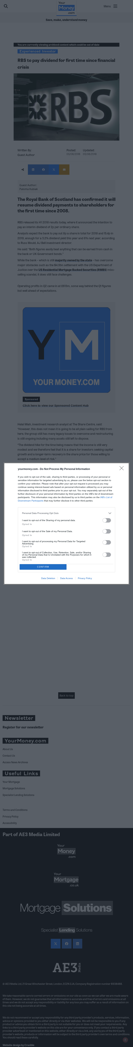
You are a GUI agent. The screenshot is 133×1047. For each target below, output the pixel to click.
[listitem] (66, 513)
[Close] (123, 469)
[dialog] (66, 523)
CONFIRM (43, 567)
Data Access (66, 578)
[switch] (107, 520)
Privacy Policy (85, 578)
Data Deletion (48, 578)
